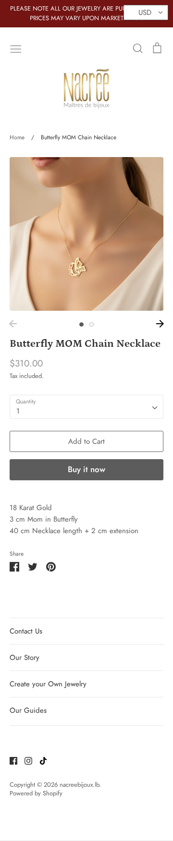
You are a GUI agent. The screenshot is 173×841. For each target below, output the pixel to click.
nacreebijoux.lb (79, 784)
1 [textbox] (18, 411)
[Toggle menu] (16, 48)
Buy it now (86, 469)
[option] (86, 234)
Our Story (24, 657)
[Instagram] (24, 760)
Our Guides (28, 710)
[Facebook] (9, 760)
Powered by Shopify (36, 793)
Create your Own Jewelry (48, 684)
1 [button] (81, 324)
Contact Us (26, 631)
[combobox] (86, 407)
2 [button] (91, 324)
